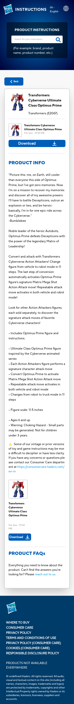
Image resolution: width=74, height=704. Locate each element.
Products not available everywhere (26, 665)
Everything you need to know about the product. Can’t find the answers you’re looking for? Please (35, 569)
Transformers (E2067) (42, 113)
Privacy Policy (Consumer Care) (33, 643)
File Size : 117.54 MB (34, 133)
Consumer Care (19, 628)
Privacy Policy (18, 633)
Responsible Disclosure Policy (32, 653)
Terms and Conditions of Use (31, 638)
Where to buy (17, 623)
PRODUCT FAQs (27, 553)
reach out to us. (45, 574)
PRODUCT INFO (27, 163)
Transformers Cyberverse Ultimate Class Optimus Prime (45, 100)
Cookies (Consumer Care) (28, 648)
